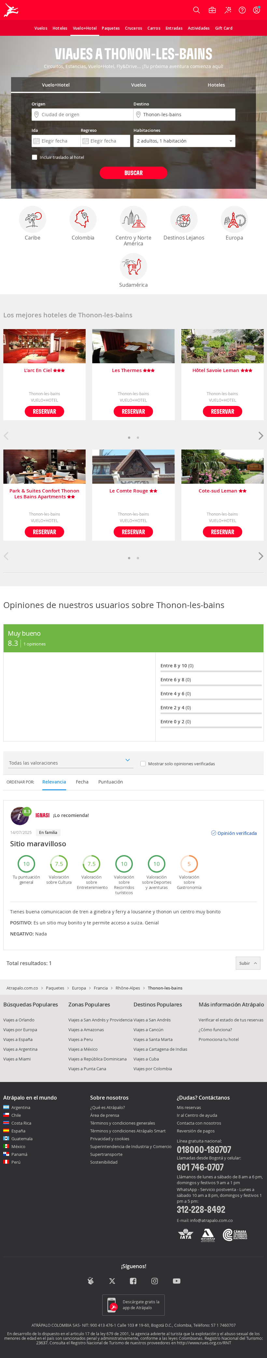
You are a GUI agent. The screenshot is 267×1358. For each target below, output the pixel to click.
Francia (101, 988)
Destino (141, 104)
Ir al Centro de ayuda (197, 1115)
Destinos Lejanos (183, 237)
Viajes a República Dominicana (97, 1059)
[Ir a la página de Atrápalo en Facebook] (133, 1281)
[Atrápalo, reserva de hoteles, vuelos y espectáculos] (11, 10)
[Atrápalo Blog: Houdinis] (90, 1281)
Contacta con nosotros (199, 1123)
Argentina (20, 1107)
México (18, 1146)
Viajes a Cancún (148, 1029)
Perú (16, 1162)
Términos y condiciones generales (122, 1123)
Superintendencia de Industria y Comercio (131, 1146)
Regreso (89, 130)
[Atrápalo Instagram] (155, 1281)
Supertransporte (106, 1154)
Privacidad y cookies (109, 1139)
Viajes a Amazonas (86, 1029)
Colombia (83, 237)
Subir (245, 963)
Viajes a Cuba (146, 1059)
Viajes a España (18, 1039)
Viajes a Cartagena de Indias (160, 1049)
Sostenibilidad (104, 1162)
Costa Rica (21, 1123)
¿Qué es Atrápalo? (107, 1107)
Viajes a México (83, 1049)
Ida (35, 130)
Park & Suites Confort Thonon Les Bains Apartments (44, 494)
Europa (234, 237)
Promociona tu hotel (219, 1039)
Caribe (32, 237)
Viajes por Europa (20, 1029)
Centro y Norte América (133, 240)
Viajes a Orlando (19, 1020)
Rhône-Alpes (128, 988)
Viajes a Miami (17, 1059)
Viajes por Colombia (153, 1069)
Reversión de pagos (196, 1131)
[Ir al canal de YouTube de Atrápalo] (176, 1281)
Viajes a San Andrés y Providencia (100, 1020)
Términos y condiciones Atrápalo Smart (128, 1131)
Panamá (19, 1154)
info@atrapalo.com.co (211, 1220)
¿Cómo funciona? (215, 1029)
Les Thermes (127, 370)
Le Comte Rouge (129, 491)
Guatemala (22, 1139)
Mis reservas (189, 1107)
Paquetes (55, 988)
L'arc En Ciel (38, 370)
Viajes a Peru (80, 1039)
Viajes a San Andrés (152, 1020)
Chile (16, 1115)
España (18, 1131)
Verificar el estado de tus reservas (231, 1020)
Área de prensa (104, 1115)
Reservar (44, 411)
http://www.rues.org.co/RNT (204, 1343)
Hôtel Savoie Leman (216, 370)
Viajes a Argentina (20, 1049)
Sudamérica (133, 284)
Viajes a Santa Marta (153, 1039)
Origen (38, 104)
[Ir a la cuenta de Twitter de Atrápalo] (112, 1281)
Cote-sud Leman (219, 491)
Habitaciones (147, 130)
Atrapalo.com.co (22, 988)
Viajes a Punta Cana (87, 1069)
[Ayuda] (242, 10)
